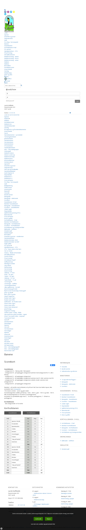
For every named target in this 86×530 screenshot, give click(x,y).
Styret (6, 133)
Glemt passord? (10, 101)
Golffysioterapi (8, 262)
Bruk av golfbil (8, 218)
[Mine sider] (5, 10)
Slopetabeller (8, 175)
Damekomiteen (8, 140)
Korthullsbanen (31, 413)
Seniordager (7, 338)
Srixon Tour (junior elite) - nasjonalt (14, 316)
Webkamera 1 (8, 176)
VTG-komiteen (8, 146)
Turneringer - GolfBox (10, 283)
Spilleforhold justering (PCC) (12, 213)
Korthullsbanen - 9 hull (10, 220)
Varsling (6, 71)
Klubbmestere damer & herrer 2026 (42, 494)
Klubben (6, 62)
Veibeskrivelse (8, 38)
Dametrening (8, 267)
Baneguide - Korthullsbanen (12, 224)
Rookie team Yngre (9, 298)
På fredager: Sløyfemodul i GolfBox (41, 505)
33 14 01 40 (12, 113)
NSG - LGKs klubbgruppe (11, 149)
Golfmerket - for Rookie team (12, 301)
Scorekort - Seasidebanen (11, 207)
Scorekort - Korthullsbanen (12, 225)
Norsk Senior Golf (9, 350)
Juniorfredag (7, 309)
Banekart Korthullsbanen (11, 222)
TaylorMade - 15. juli (10, 280)
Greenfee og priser (9, 36)
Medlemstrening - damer (11, 56)
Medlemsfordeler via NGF (11, 242)
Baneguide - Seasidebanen (12, 205)
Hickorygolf (7, 151)
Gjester (6, 35)
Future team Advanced (10, 307)
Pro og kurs (7, 49)
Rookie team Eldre (9, 300)
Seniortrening (8, 271)
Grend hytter (8, 189)
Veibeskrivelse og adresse (69, 371)
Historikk (6, 193)
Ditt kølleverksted (9, 55)
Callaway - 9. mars (9, 272)
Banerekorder (8, 215)
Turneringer (7, 282)
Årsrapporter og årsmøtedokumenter (15, 129)
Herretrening (8, 269)
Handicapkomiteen (9, 147)
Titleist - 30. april (9, 276)
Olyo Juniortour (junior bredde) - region (15, 314)
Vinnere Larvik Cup (9, 155)
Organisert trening (9, 311)
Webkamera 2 (8, 178)
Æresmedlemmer (9, 160)
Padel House (8, 187)
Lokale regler (8, 209)
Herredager (7, 331)
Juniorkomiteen (8, 138)
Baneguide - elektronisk (11, 198)
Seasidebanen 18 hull (10, 202)
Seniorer (6, 334)
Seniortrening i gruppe (67, 498)
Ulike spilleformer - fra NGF (12, 287)
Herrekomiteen (8, 142)
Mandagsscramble (9, 263)
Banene (6, 44)
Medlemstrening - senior (11, 60)
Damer (6, 320)
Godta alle (38, 519)
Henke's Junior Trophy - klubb (12, 312)
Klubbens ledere (9, 153)
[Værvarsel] (5, 14)
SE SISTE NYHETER (13, 115)
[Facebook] (5, 12)
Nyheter (6, 117)
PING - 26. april (8, 274)
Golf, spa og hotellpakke (11, 169)
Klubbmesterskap (9, 156)
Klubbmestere (8, 158)
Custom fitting (8, 256)
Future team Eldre (9, 305)
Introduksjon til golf (9, 260)
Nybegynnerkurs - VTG (11, 51)
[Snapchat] (14, 12)
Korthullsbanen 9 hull (10, 47)
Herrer (6, 327)
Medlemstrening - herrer (11, 58)
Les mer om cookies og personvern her (43, 524)
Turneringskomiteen (10, 137)
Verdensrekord (8, 162)
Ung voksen (7, 265)
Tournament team (9, 318)
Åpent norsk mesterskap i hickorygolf (15, 291)
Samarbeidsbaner (9, 238)
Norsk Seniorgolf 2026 (10, 289)
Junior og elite (8, 74)
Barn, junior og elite (10, 294)
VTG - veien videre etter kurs (12, 249)
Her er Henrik (8, 251)
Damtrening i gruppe (67, 504)
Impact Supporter (9, 296)
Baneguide (7, 196)
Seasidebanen (8, 45)
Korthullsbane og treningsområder (14, 227)
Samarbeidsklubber (9, 171)
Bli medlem (7, 65)
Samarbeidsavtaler (9, 126)
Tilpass (49, 519)
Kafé (5, 40)
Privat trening (8, 53)
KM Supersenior (9, 345)
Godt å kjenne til (9, 173)
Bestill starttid (8, 195)
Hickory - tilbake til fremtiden (12, 253)
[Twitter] (11, 12)
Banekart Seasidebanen (11, 204)
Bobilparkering (8, 185)
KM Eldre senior (9, 343)
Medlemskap (8, 73)
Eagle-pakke (7, 243)
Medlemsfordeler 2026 (11, 240)
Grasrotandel (8, 69)
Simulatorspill (8, 231)
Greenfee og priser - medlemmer (14, 236)
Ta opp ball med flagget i (69, 379)
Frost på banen (8, 180)
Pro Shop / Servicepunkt (11, 42)
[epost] (70, 113)
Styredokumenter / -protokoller (13, 135)
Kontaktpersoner (9, 67)
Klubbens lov (8, 124)
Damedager (7, 323)
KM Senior (7, 341)
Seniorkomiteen (8, 144)
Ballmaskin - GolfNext (10, 229)
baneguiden (17, 389)
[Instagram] (8, 12)
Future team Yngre (9, 303)
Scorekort (7, 200)
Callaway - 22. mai (9, 278)
